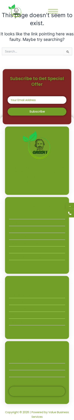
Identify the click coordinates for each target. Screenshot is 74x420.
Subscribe (37, 111)
